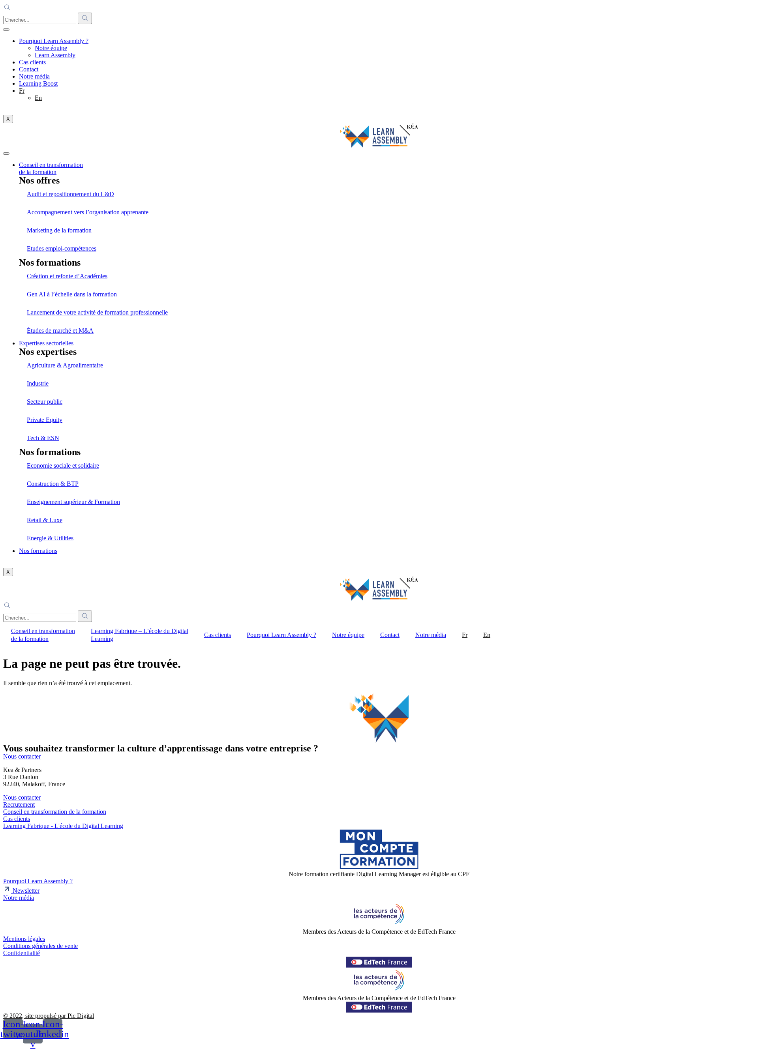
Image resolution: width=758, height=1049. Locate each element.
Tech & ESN (43, 438)
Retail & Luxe (44, 520)
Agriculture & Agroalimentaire (65, 365)
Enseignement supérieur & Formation (73, 501)
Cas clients (32, 62)
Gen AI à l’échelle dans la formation (72, 294)
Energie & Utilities (50, 538)
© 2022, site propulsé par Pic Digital (48, 1015)
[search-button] (85, 18)
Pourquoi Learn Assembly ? (53, 40)
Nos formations (38, 550)
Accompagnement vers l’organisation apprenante (87, 212)
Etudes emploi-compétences (61, 248)
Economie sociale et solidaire (63, 465)
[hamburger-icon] (6, 29)
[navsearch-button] (7, 9)
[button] (22, 756)
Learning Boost (38, 83)
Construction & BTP (53, 483)
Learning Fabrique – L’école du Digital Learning (139, 635)
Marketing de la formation (59, 230)
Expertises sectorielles (46, 343)
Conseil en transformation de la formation (51, 168)
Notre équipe (51, 48)
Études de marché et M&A (60, 330)
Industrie (38, 383)
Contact (28, 69)
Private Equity (44, 419)
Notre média (34, 76)
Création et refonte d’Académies (67, 276)
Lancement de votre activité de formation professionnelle (97, 312)
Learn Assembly (55, 55)
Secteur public (44, 401)
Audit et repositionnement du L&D (70, 194)
